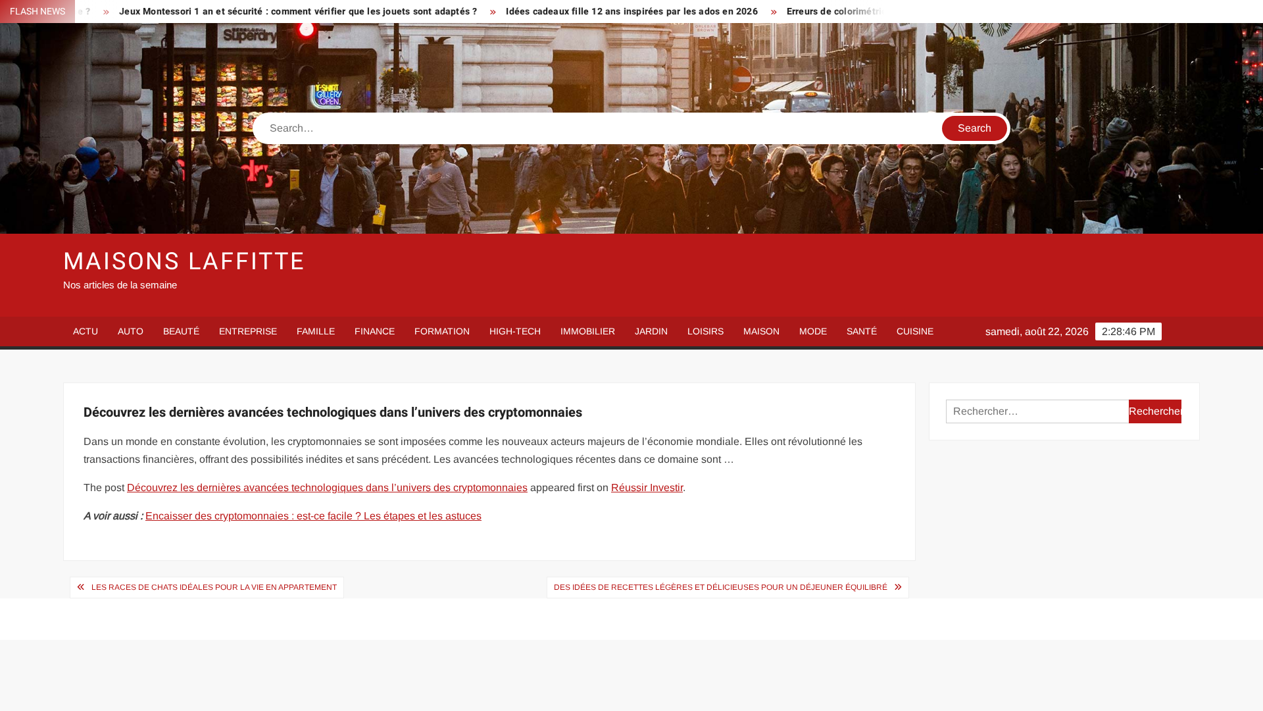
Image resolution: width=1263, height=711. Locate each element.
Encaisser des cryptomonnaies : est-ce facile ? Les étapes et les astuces (313, 515)
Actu (85, 331)
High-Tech (515, 331)
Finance (375, 331)
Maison (761, 331)
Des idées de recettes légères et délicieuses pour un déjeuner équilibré (720, 587)
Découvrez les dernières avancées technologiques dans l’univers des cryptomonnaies (327, 487)
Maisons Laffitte (184, 261)
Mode (813, 331)
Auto (130, 331)
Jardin (651, 331)
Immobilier (587, 331)
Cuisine (915, 331)
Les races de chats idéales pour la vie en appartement (214, 587)
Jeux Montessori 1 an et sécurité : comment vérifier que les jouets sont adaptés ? (250, 11)
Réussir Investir (647, 487)
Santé (862, 331)
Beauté (181, 331)
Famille (316, 331)
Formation (442, 331)
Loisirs (705, 331)
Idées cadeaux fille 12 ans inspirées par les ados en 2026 (583, 11)
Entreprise (248, 331)
